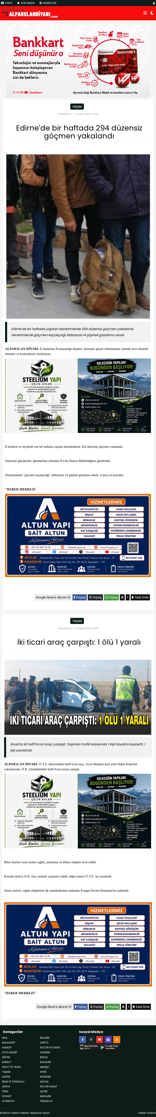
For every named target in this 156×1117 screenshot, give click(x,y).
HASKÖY (7, 1047)
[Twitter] (91, 1039)
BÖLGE (44, 1057)
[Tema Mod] (152, 13)
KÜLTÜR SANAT (48, 1086)
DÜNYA (6, 1086)
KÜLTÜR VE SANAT (50, 1047)
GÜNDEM (45, 1052)
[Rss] (116, 1039)
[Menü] (145, 13)
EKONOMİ (45, 1076)
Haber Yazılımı (147, 1113)
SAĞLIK (6, 1076)
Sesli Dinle (141, 597)
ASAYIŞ (44, 1081)
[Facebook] (82, 1039)
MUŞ (4, 1037)
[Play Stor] (109, 1047)
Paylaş (81, 597)
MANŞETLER (49, 3)
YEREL (5, 1091)
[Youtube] (99, 1039)
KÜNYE (8, 3)
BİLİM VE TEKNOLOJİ (13, 1081)
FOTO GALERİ (9, 1052)
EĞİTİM (6, 1057)
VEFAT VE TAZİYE (11, 1067)
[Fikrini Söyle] (108, 1039)
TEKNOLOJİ (46, 1101)
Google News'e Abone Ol (53, 597)
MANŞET (45, 1067)
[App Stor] (89, 1047)
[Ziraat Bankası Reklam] (78, 60)
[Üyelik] (154, 3)
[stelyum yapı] (78, 396)
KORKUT (6, 1062)
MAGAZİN (45, 1062)
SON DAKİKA (27, 3)
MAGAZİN (45, 1096)
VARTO (44, 1042)
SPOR (43, 1072)
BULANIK (45, 1037)
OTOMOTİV (8, 1101)
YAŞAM (77, 107)
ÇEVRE (44, 1091)
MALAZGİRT (8, 1042)
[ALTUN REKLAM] (78, 536)
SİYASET (7, 1096)
